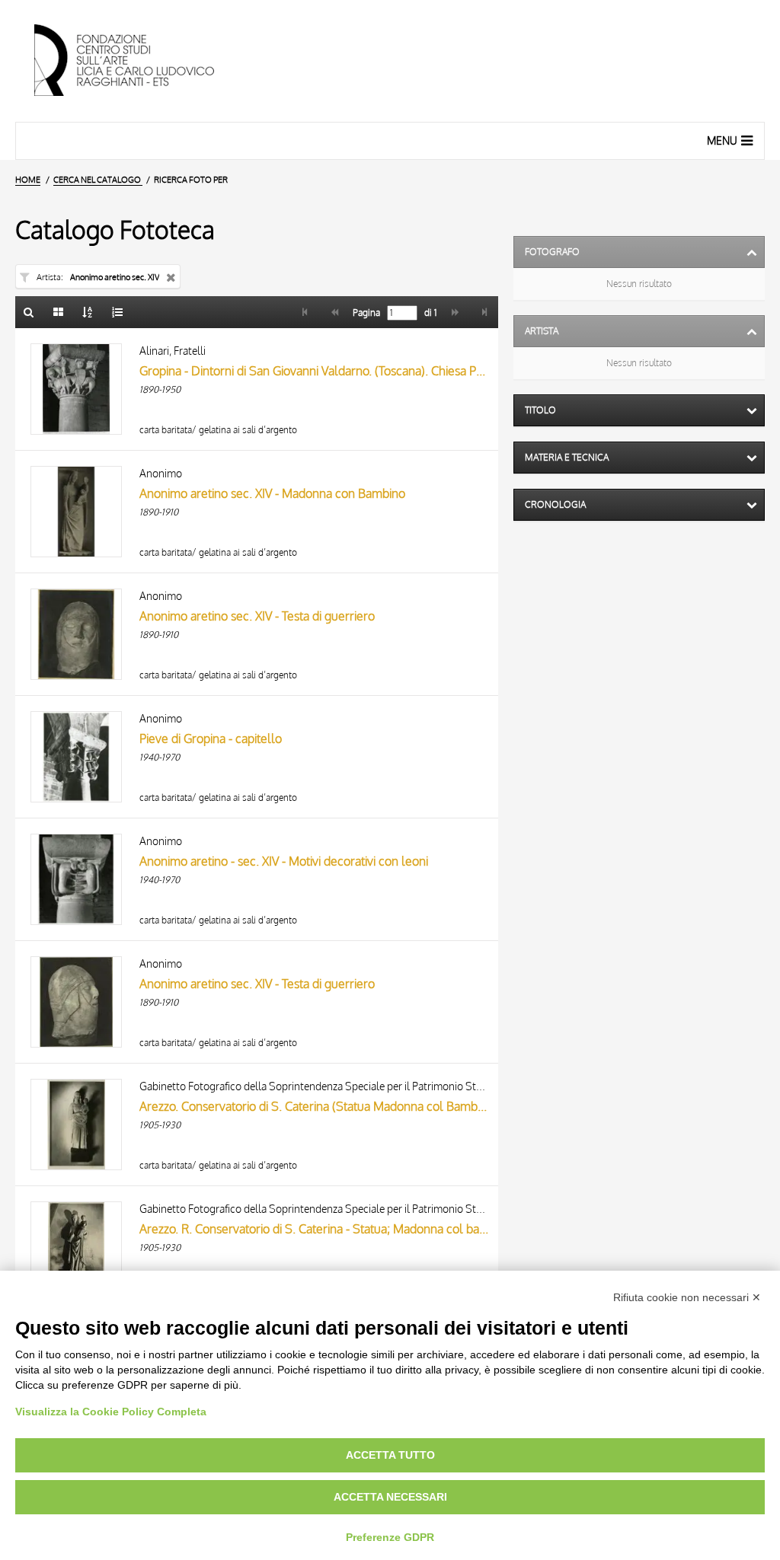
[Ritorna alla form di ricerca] (29, 312)
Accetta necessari (390, 1497)
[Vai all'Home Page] (137, 61)
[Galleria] (58, 312)
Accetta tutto (390, 1455)
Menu (722, 140)
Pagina (365, 313)
